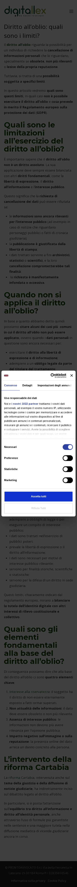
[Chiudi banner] (71, 375)
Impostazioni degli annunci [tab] (55, 385)
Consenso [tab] (10, 385)
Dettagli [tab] (27, 385)
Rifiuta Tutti (38, 508)
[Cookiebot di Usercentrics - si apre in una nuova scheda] (50, 375)
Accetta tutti (38, 496)
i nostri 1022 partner (24, 403)
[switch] (68, 458)
